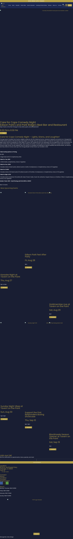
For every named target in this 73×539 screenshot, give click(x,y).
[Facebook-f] (1, 483)
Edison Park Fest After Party (35, 255)
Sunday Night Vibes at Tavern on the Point (12, 407)
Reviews (49, 5)
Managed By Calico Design (7, 537)
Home (9, 5)
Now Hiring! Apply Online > (36, 1)
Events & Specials (31, 5)
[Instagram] (4, 483)
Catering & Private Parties (41, 5)
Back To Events (4, 184)
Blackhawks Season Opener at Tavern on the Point (59, 436)
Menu (13, 5)
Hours (2, 476)
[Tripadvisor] (7, 483)
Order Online (23, 5)
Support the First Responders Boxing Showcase (34, 414)
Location (3, 478)
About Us (55, 5)
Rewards (17, 5)
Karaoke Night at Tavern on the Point (10, 275)
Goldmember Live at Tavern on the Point (59, 305)
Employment (5, 481)
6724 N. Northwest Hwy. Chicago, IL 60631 (8, 468)
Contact (60, 5)
